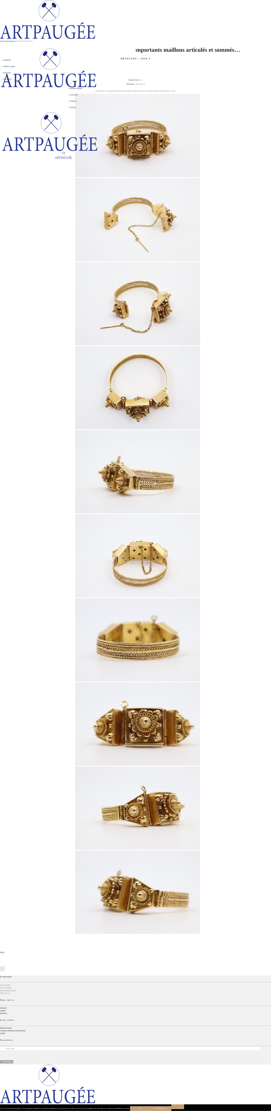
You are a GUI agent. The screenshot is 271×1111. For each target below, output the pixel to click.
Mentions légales (6, 1028)
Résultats (7, 72)
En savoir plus (160, 1108)
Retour (2, 952)
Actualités (73, 94)
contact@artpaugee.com (8, 990)
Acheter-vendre (75, 88)
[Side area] (47, 38)
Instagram (3, 1008)
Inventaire (7, 79)
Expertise (7, 60)
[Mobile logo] (47, 1103)
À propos (73, 101)
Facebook (3, 1013)
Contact (72, 107)
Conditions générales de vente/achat (12, 1030)
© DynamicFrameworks (7, 41)
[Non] (177, 1106)
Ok (140, 1108)
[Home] (49, 150)
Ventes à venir (9, 66)
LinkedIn (3, 1010)
